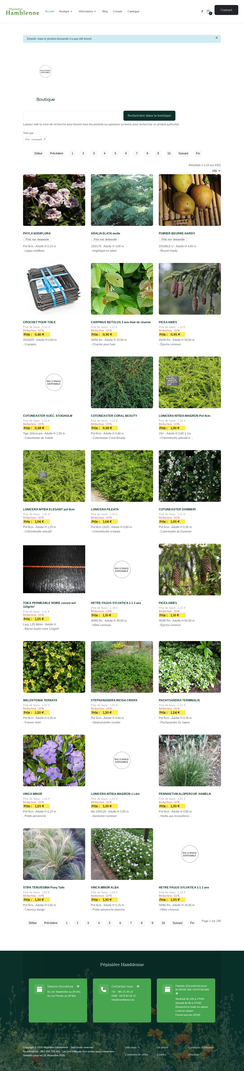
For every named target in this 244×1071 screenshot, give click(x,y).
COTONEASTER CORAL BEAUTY (114, 415)
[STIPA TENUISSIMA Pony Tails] (54, 853)
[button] (66, 11)
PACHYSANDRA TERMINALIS (179, 700)
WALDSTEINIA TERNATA (40, 700)
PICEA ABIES (168, 322)
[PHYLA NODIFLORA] (54, 199)
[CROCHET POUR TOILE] (54, 288)
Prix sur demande (37, 239)
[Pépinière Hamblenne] (23, 11)
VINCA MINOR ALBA (105, 887)
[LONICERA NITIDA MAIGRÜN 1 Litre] (122, 760)
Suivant (183, 153)
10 (169, 153)
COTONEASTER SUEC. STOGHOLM (47, 415)
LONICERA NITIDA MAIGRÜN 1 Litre (115, 793)
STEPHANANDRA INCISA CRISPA (114, 700)
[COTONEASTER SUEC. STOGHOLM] (54, 382)
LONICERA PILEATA (105, 509)
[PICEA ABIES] (190, 288)
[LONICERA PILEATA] (122, 475)
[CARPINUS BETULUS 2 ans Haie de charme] (122, 288)
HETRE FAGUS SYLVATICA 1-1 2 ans (116, 602)
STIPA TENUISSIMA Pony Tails (43, 887)
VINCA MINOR (32, 793)
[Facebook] (202, 11)
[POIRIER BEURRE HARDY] (190, 199)
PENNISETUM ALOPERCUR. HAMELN (185, 793)
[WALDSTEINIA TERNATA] (54, 666)
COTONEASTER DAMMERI (177, 509)
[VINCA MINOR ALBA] (122, 853)
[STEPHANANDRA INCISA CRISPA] (122, 666)
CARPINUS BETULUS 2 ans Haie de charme (121, 322)
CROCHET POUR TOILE (39, 322)
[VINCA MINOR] (54, 760)
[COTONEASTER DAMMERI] (190, 475)
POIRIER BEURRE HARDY (177, 233)
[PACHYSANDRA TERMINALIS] (190, 666)
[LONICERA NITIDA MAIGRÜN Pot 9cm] (190, 382)
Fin (198, 153)
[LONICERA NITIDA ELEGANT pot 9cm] (54, 475)
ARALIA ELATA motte (105, 233)
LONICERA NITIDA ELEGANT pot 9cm (48, 509)
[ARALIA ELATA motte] (122, 199)
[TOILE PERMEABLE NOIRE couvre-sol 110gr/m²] (54, 569)
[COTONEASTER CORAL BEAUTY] (122, 382)
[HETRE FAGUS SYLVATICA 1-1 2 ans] (122, 569)
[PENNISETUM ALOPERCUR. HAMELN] (190, 760)
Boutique (45, 99)
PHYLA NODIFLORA (37, 233)
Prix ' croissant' (33, 139)
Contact (226, 10)
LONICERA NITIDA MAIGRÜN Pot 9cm (184, 415)
